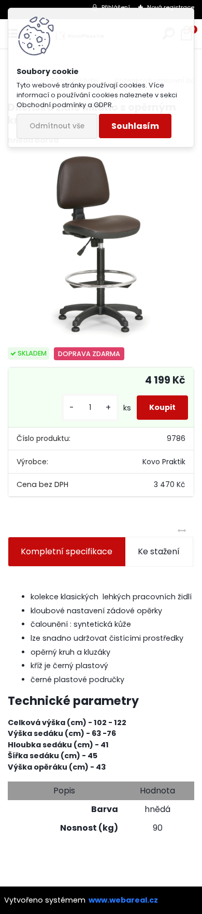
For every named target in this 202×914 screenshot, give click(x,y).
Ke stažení (159, 551)
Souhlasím (135, 126)
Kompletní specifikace (66, 551)
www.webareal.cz (123, 900)
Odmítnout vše (57, 126)
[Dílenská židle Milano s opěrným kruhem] (101, 247)
